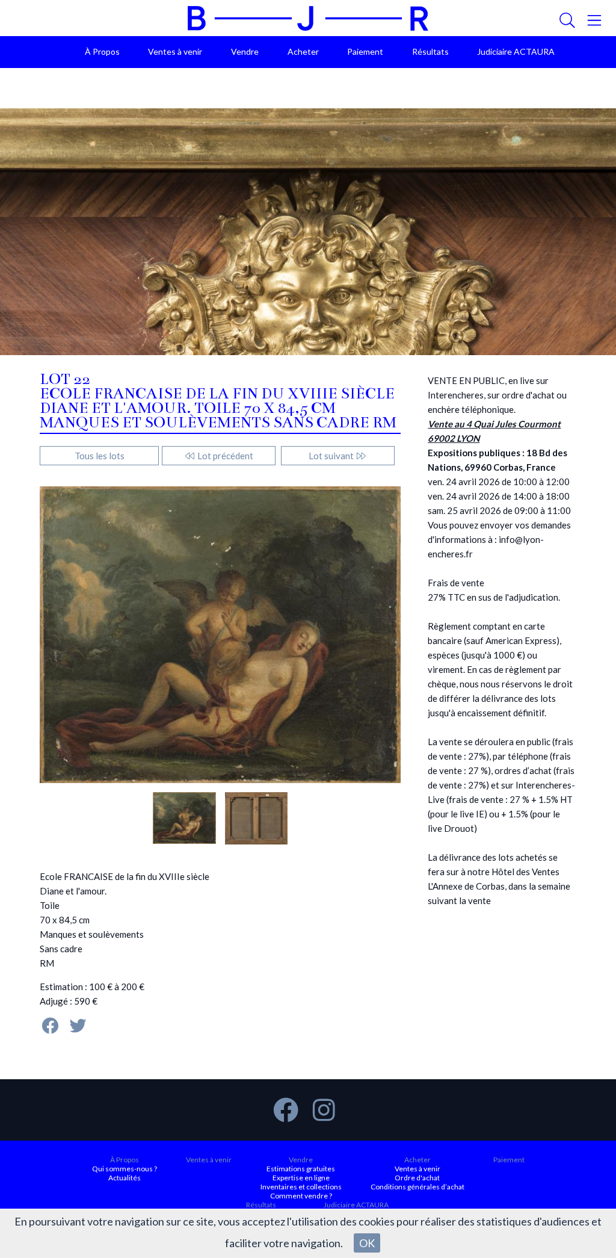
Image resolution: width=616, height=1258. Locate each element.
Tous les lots (100, 455)
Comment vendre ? (301, 1195)
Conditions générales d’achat (417, 1186)
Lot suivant (332, 455)
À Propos (102, 51)
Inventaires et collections (301, 1186)
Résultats (430, 51)
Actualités (124, 1177)
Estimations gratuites (300, 1168)
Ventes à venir (175, 51)
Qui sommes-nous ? (124, 1168)
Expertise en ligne (301, 1177)
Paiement (365, 51)
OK (367, 1243)
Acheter (303, 51)
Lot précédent (224, 455)
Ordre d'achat (417, 1177)
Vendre (245, 51)
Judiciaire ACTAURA (516, 51)
